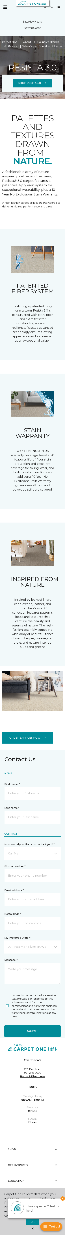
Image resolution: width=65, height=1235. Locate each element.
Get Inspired (18, 1165)
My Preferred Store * (17, 938)
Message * (10, 960)
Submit (32, 1031)
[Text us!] (51, 1227)
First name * (12, 784)
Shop (12, 1149)
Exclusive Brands (48, 42)
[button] (45, 7)
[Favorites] (51, 7)
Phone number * (14, 866)
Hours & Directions (32, 1076)
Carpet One (9, 42)
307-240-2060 (32, 28)
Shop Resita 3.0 (29, 83)
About (27, 42)
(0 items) (58, 7)
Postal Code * (12, 914)
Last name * (11, 808)
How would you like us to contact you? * (29, 844)
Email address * (14, 890)
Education (16, 1180)
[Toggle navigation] (5, 7)
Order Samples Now (24, 737)
